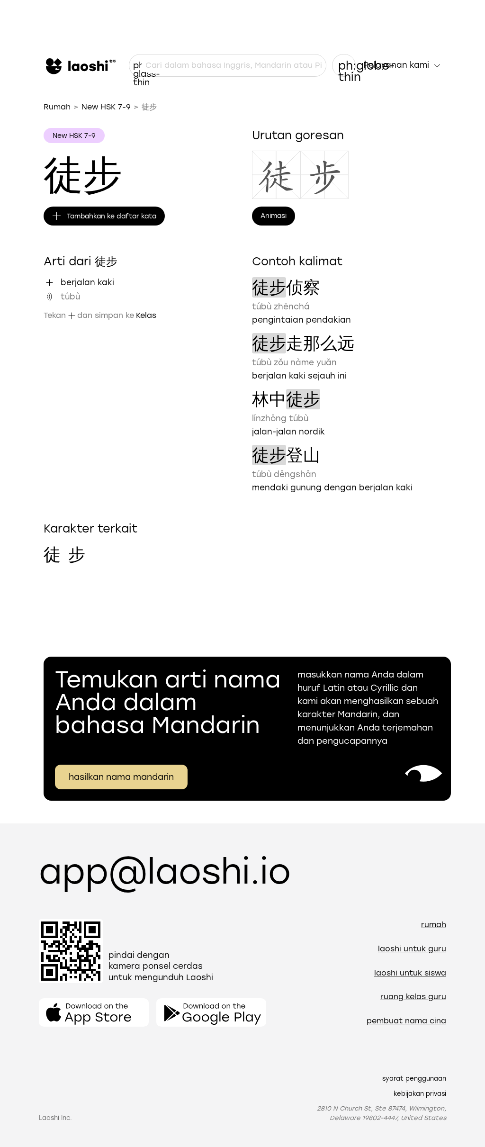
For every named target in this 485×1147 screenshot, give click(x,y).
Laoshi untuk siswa (410, 972)
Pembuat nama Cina (406, 1020)
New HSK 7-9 (106, 106)
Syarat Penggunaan (414, 1078)
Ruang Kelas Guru (413, 996)
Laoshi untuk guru (412, 948)
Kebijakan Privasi (420, 1093)
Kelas (146, 315)
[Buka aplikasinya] (94, 1012)
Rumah (57, 106)
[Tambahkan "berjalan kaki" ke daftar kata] (49, 282)
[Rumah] (80, 65)
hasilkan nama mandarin (121, 777)
